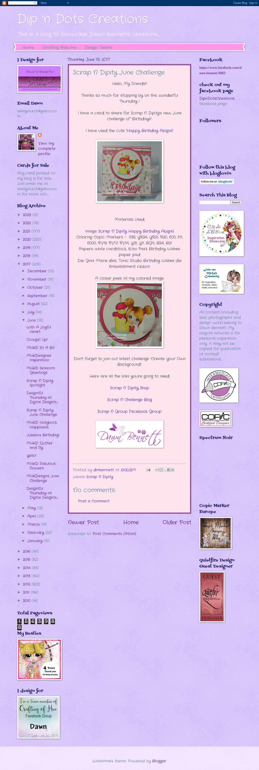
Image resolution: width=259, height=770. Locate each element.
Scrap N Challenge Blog (129, 400)
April (32, 516)
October (35, 287)
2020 (27, 239)
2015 (27, 559)
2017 (27, 264)
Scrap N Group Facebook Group (129, 411)
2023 (27, 215)
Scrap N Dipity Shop (129, 388)
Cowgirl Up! (37, 339)
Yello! (31, 455)
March (34, 524)
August (34, 304)
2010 (27, 600)
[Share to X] (165, 470)
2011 (27, 592)
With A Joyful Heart (39, 329)
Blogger (159, 761)
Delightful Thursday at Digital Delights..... (42, 397)
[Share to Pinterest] (173, 470)
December (37, 271)
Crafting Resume (59, 47)
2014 (27, 568)
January (35, 541)
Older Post (177, 522)
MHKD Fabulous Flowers (41, 466)
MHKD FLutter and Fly (40, 445)
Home (28, 47)
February (36, 532)
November (37, 279)
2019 (27, 247)
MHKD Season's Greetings (41, 370)
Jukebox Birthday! (43, 435)
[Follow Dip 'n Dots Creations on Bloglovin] (216, 183)
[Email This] (157, 470)
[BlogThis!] (161, 470)
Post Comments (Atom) (114, 533)
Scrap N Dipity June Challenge (42, 412)
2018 (27, 255)
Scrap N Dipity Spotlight (40, 383)
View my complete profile (46, 149)
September (38, 295)
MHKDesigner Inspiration (39, 358)
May (32, 508)
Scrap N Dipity (99, 476)
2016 (27, 551)
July (31, 312)
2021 (27, 231)
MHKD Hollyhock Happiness (42, 425)
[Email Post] (148, 470)
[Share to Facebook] (169, 470)
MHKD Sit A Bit (41, 347)
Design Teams (98, 47)
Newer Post (83, 522)
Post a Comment (93, 501)
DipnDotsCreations (217, 98)
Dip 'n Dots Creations (82, 19)
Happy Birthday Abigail (149, 131)
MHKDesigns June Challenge (43, 478)
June (32, 320)
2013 (27, 576)
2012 (27, 584)
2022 (27, 223)
